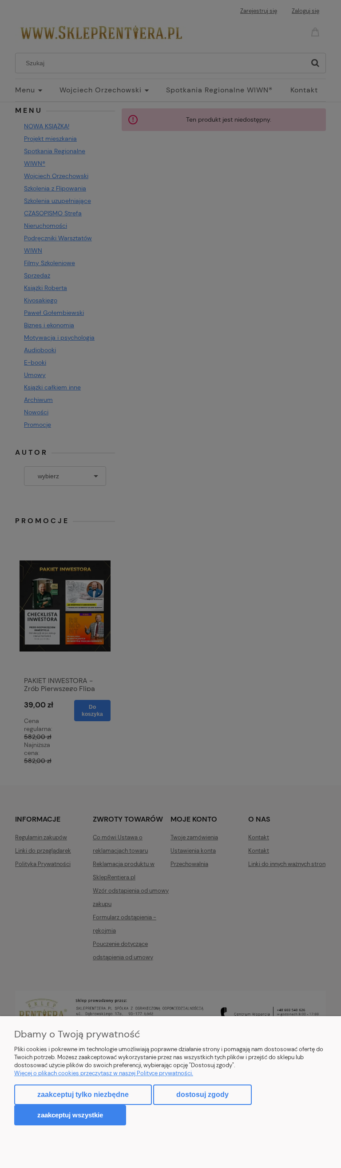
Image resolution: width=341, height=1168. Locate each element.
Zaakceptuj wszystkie (70, 1115)
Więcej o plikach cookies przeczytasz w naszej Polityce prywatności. (103, 1073)
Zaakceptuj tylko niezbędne (83, 1094)
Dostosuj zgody (202, 1094)
